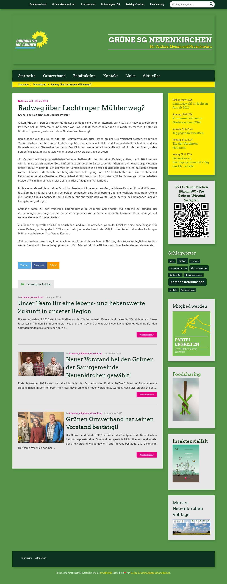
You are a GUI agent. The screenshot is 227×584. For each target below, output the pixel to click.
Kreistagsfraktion (135, 4)
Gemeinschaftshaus (178, 268)
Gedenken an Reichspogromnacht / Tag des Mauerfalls (191, 162)
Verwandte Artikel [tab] (38, 284)
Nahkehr (173, 290)
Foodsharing (187, 374)
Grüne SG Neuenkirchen (160, 40)
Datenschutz (41, 557)
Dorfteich (195, 261)
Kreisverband (88, 4)
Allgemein (84, 353)
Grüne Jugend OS (110, 4)
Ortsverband (54, 76)
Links (130, 76)
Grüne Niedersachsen (63, 4)
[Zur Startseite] (31, 47)
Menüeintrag (157, 4)
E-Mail (53, 265)
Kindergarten (175, 275)
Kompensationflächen (187, 282)
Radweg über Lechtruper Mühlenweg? (81, 108)
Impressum (26, 557)
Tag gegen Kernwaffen (188, 133)
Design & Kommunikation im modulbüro (150, 572)
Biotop (182, 261)
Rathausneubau (188, 290)
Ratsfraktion (84, 76)
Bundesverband (38, 4)
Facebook (39, 265)
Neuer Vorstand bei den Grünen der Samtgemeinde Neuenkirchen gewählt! (110, 367)
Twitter (24, 265)
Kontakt (110, 76)
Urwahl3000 (106, 572)
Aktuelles (151, 76)
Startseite (27, 76)
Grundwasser (199, 268)
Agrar (172, 261)
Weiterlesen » (146, 334)
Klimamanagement (193, 275)
